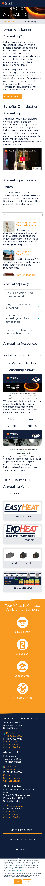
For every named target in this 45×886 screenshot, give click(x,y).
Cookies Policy (17, 870)
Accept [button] (18, 881)
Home (7, 22)
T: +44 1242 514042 (13, 806)
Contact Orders (11, 744)
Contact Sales (10, 741)
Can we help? (12, 96)
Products (21, 849)
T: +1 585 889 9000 (12, 736)
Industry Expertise (21, 839)
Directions (11, 733)
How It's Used (18, 22)
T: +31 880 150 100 (12, 769)
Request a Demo (22, 632)
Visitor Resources (21, 830)
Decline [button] (27, 881)
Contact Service (11, 747)
